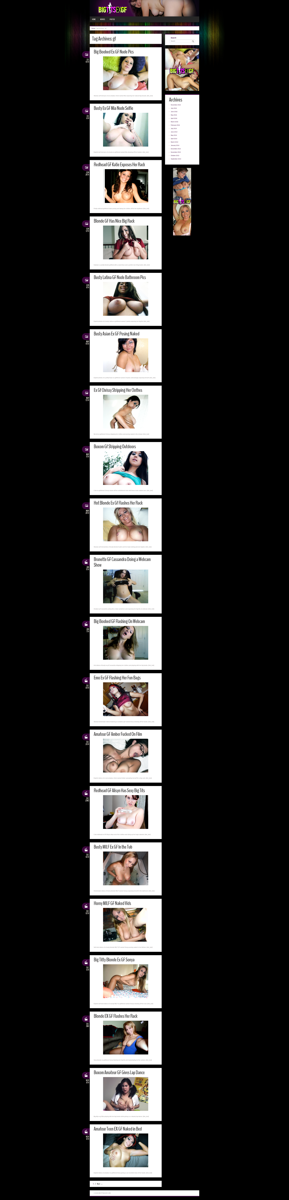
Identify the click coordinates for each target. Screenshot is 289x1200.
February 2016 (175, 125)
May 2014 (174, 135)
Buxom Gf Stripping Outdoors (115, 446)
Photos (112, 19)
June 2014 (174, 132)
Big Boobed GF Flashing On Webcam (119, 621)
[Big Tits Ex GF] (144, 8)
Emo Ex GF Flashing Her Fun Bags (117, 677)
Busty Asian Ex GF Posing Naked (116, 333)
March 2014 (174, 142)
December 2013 (176, 149)
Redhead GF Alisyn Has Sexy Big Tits (119, 790)
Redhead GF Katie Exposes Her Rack (119, 164)
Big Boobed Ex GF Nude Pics (114, 51)
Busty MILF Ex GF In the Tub (113, 847)
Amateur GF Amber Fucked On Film (118, 734)
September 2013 (176, 159)
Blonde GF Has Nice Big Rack (114, 221)
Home (94, 19)
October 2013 (175, 155)
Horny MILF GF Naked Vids (112, 903)
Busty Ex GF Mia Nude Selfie (113, 108)
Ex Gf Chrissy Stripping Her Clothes (118, 390)
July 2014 (174, 128)
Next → (100, 1183)
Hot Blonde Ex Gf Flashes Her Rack (118, 503)
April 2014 (174, 138)
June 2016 (174, 111)
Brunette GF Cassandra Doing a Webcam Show (122, 562)
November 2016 (176, 105)
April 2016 (174, 118)
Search (173, 38)
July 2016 (174, 108)
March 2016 (174, 122)
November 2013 (176, 152)
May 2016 (174, 115)
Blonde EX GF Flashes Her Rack (115, 1016)
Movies (102, 19)
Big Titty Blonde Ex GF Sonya (114, 959)
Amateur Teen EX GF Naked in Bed (118, 1128)
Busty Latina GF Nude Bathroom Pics (120, 277)
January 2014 (175, 145)
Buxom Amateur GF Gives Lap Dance (119, 1072)
